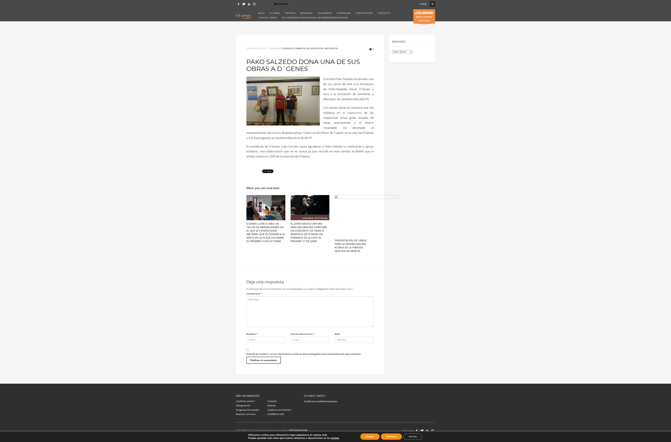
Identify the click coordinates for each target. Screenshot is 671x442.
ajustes (335, 438)
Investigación (331, 48)
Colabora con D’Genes (279, 409)
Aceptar (370, 436)
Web (337, 334)
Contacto (272, 401)
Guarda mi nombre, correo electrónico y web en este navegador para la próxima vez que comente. (303, 353)
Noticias (271, 405)
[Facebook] (238, 4)
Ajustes (413, 436)
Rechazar (391, 436)
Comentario (254, 293)
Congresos (287, 48)
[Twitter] (243, 4)
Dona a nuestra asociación (424, 16)
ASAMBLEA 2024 (275, 414)
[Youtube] (249, 4)
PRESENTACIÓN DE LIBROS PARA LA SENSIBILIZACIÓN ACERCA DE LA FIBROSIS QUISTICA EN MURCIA (351, 246)
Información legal (298, 430)
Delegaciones (243, 405)
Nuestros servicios (246, 414)
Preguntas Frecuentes (247, 409)
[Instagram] (254, 4)
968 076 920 (281, 4)
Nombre (252, 334)
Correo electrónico (303, 334)
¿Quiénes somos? (245, 401)
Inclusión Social (314, 48)
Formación (299, 48)
